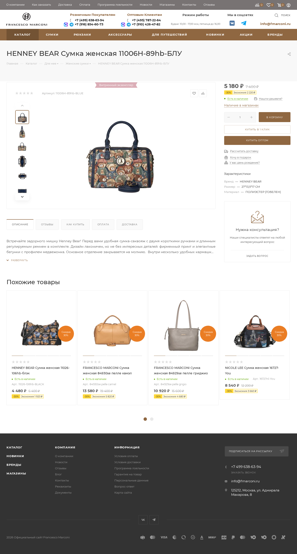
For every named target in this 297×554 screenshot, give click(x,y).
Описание (20, 224)
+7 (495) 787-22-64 (146, 20)
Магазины (16, 473)
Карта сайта (123, 492)
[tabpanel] (41, 347)
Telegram (243, 23)
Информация (127, 447)
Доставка (129, 224)
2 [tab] (152, 419)
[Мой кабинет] (288, 5)
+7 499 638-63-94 (246, 467)
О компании (64, 456)
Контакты (62, 480)
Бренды (14, 464)
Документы (63, 492)
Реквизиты (63, 486)
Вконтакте (232, 23)
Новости (61, 462)
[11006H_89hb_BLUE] (121, 151)
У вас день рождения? (245, 162)
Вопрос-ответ (124, 486)
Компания (65, 447)
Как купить (75, 224)
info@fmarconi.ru (275, 24)
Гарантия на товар (128, 474)
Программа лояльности (131, 468)
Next (294, 353)
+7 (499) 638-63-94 (89, 20)
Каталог (14, 447)
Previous (3, 353)
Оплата (103, 224)
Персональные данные (131, 480)
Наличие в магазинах (241, 105)
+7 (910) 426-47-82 (145, 24)
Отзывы (47, 224)
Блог (58, 474)
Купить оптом (257, 140)
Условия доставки (127, 462)
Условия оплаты (126, 456)
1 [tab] (145, 419)
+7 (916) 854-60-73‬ (88, 24)
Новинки (15, 456)
